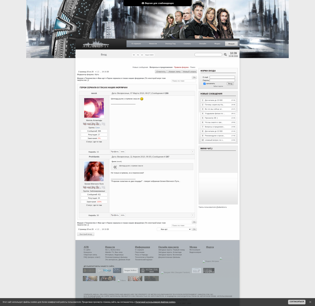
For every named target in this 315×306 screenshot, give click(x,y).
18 (103, 72)
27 (99, 135)
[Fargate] (134, 280)
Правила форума (181, 67)
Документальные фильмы (169, 257)
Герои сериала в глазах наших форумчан (125, 78)
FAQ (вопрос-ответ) (92, 257)
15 (98, 152)
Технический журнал (143, 260)
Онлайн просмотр (168, 247)
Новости (153, 44)
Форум (231, 44)
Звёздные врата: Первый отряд (171, 250)
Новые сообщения (140, 67)
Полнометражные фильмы (116, 257)
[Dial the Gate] (116, 272)
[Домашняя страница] (123, 151)
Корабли (150, 257)
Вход (104, 54)
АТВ (86, 247)
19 (105, 72)
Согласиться (297, 302)
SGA (112, 250)
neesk (94, 93)
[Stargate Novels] (148, 272)
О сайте (87, 250)
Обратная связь (90, 255)
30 (98, 215)
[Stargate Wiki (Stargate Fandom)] (174, 272)
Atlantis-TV (109, 252)
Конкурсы (88, 252)
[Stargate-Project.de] (195, 272)
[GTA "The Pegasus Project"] (151, 280)
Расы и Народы (141, 255)
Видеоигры (119, 255)
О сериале (136, 44)
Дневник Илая (124, 260)
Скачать (187, 44)
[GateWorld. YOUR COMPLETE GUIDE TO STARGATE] (103, 272)
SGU (118, 250)
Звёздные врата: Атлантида (169, 252)
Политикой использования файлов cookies (155, 302)
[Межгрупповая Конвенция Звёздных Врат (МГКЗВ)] (89, 280)
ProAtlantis (94, 157)
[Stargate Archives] (130, 272)
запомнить (210, 83)
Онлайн (202, 44)
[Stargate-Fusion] (208, 272)
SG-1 (107, 250)
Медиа (217, 44)
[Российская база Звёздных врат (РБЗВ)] (106, 280)
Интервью (109, 255)
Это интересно (111, 260)
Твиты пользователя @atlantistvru (213, 207)
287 (167, 157)
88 (99, 198)
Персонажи (139, 252)
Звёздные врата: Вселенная (170, 255)
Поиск (192, 67)
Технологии (140, 257)
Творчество (90, 78)
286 (166, 93)
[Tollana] (121, 280)
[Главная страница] (95, 44)
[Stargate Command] (88, 272)
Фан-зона (118, 252)
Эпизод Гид (170, 44)
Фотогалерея (194, 250)
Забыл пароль (218, 86)
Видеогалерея (195, 252)
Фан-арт (101, 78)
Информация (142, 247)
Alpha (96, 74)
